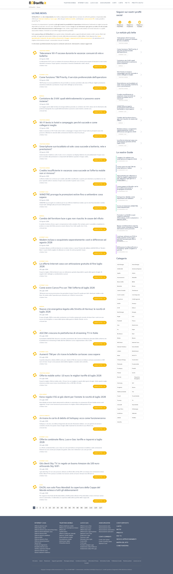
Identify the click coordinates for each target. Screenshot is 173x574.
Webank (134, 413)
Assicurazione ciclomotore (107, 530)
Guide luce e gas (85, 535)
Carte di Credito (121, 290)
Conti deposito (136, 294)
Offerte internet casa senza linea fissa (46, 530)
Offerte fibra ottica (40, 528)
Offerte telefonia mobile (66, 526)
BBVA (133, 281)
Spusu (133, 387)
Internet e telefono (44, 19)
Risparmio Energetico (137, 377)
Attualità (134, 277)
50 (66, 508)
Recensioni (47, 561)
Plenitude (119, 364)
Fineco (134, 320)
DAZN (118, 303)
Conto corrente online (105, 541)
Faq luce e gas (84, 537)
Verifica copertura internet (42, 548)
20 (54, 508)
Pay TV (119, 536)
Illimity (118, 338)
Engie (118, 316)
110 (90, 508)
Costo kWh (83, 541)
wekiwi (119, 417)
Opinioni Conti (103, 543)
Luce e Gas (84, 523)
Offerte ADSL (39, 537)
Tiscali (119, 396)
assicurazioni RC (89, 19)
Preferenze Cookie (117, 561)
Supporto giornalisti (57, 561)
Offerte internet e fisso (41, 539)
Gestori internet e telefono (42, 552)
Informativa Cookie (105, 561)
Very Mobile (135, 404)
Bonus (133, 286)
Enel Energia (120, 312)
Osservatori (135, 359)
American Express (137, 269)
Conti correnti (105, 536)
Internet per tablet (64, 541)
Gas (118, 325)
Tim (133, 391)
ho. (118, 329)
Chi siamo (35, 561)
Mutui (118, 355)
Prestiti (134, 368)
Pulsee (119, 372)
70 (74, 508)
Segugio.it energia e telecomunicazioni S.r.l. (52, 569)
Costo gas (83, 543)
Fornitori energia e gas (87, 545)
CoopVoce (120, 299)
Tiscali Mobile (135, 396)
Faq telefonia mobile (65, 539)
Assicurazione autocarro (106, 531)
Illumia (133, 338)
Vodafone (119, 413)
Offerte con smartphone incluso (68, 528)
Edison (134, 307)
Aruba (133, 273)
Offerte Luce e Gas (85, 526)
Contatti (86, 563)
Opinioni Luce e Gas (86, 533)
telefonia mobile (70, 19)
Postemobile (135, 364)
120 (95, 508)
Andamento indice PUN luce (88, 547)
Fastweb (119, 320)
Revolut (119, 377)
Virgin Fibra (120, 409)
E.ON (118, 307)
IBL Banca (119, 333)
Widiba (134, 417)
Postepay (119, 368)
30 (58, 508)
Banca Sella (120, 281)
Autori (41, 561)
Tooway (119, 400)
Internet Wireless (121, 346)
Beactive (119, 286)
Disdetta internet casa (41, 547)
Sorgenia (119, 387)
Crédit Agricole (136, 299)
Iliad (133, 333)
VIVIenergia (135, 409)
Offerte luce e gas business (88, 531)
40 (62, 508)
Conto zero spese (104, 539)
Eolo (133, 316)
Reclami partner (127, 561)
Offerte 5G (62, 530)
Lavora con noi (137, 561)
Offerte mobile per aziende (67, 533)
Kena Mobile (135, 346)
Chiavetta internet (64, 543)
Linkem (119, 351)
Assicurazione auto (104, 526)
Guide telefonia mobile (66, 537)
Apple (118, 273)
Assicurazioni (120, 277)
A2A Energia (120, 264)
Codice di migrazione (41, 545)
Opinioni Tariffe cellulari (66, 535)
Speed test (38, 543)
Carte (119, 526)
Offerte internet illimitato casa (43, 531)
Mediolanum (135, 351)
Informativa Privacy (93, 561)
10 (50, 508)
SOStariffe (32, 7)
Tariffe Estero (63, 531)
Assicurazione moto (105, 528)
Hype (133, 329)
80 (77, 508)
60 (70, 508)
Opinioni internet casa (41, 550)
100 (86, 508)
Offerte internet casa (41, 526)
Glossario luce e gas (86, 539)
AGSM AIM (120, 269)
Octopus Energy (121, 359)
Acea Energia (135, 264)
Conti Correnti (120, 294)
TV (132, 400)
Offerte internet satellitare (42, 535)
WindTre (119, 422)
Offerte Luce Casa (85, 528)
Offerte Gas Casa (85, 530)
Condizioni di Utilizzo (81, 561)
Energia (134, 312)
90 (81, 508)
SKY (133, 383)
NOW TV (134, 355)
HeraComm (135, 325)
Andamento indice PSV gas (88, 548)
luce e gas (54, 19)
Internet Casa (135, 342)
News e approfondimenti (126, 539)
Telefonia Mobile (121, 391)
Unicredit (119, 404)
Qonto (133, 372)
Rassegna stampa (69, 561)
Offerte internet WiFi (41, 533)
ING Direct (119, 342)
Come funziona (122, 545)
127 (100, 508)
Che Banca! (135, 290)
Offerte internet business (42, 541)
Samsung (119, 383)
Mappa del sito (122, 542)
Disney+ (134, 303)
